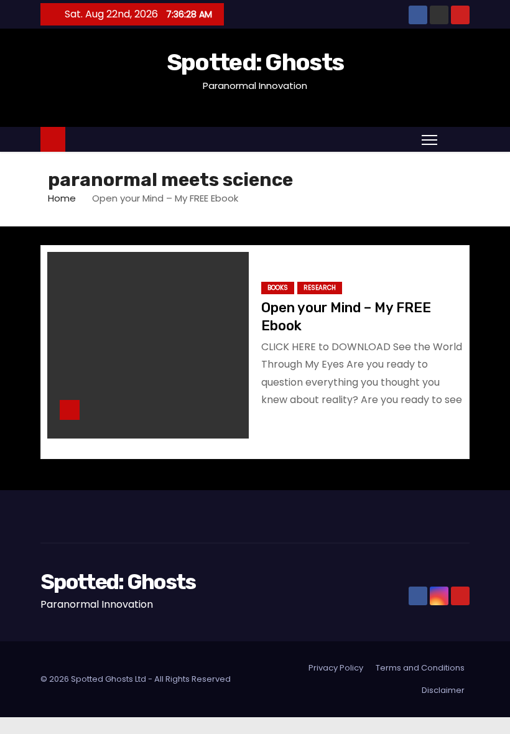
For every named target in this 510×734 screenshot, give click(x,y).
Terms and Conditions (420, 668)
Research (320, 287)
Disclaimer (443, 690)
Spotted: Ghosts (255, 62)
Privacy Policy (335, 668)
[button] (456, 139)
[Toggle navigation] (429, 139)
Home (62, 198)
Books (277, 287)
